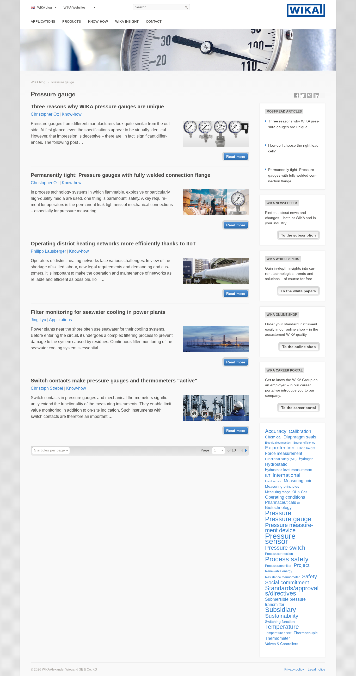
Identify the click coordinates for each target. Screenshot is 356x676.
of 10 (232, 450)
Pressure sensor (280, 539)
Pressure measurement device (289, 528)
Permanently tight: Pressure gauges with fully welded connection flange (120, 175)
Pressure (278, 513)
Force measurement (283, 453)
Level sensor (273, 481)
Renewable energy (278, 571)
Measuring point (299, 481)
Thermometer (277, 638)
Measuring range (277, 492)
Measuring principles (282, 486)
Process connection (279, 553)
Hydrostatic (276, 464)
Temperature (282, 626)
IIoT (267, 475)
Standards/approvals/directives (291, 591)
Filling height (306, 448)
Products (71, 21)
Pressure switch (285, 547)
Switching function (280, 621)
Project (301, 565)
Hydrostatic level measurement (288, 470)
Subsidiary (280, 609)
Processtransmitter (278, 566)
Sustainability (281, 615)
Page (205, 450)
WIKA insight (127, 21)
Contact (154, 21)
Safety (309, 576)
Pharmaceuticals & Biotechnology (282, 505)
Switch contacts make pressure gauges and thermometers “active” (114, 380)
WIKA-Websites (74, 7)
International (286, 475)
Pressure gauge (62, 82)
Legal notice (316, 669)
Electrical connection (278, 442)
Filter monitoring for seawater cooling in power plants (98, 312)
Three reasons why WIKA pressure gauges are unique (97, 106)
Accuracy (275, 431)
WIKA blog (44, 7)
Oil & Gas (299, 492)
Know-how (98, 21)
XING (309, 95)
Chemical (273, 437)
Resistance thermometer (282, 577)
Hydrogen (306, 459)
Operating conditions (285, 497)
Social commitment (287, 582)
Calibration (300, 431)
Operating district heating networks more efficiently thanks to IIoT (113, 243)
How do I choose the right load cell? (293, 148)
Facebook (296, 95)
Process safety (287, 559)
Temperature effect (278, 633)
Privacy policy (294, 669)
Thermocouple (306, 633)
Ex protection (279, 447)
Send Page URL (322, 95)
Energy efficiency (304, 442)
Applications (43, 21)
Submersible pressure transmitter (285, 602)
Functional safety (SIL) (281, 459)
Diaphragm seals (300, 436)
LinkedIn (316, 95)
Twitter (303, 95)
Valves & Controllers (281, 644)
